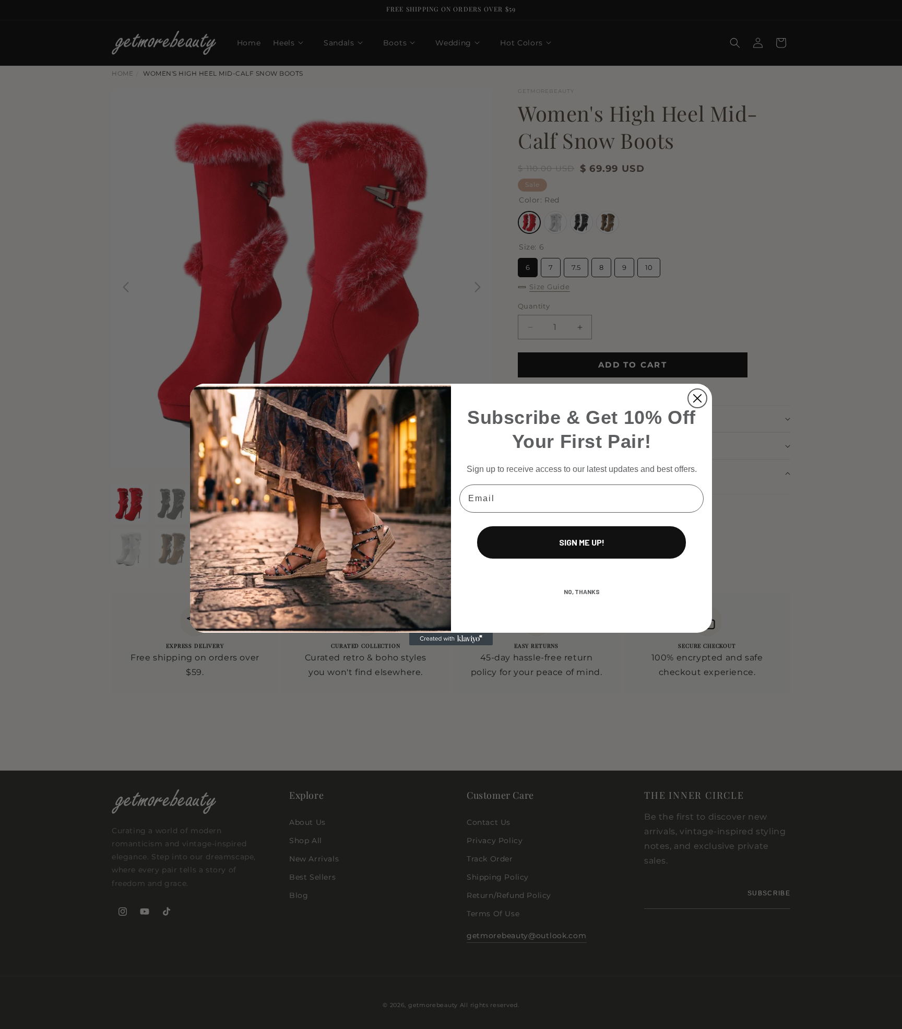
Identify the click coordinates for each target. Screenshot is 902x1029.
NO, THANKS (582, 591)
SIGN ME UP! (581, 542)
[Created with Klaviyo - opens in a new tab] (451, 639)
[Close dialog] (697, 398)
